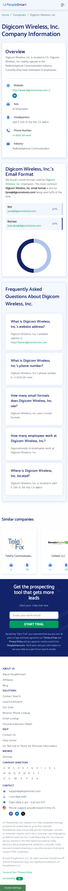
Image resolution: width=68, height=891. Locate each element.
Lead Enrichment (12, 702)
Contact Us (9, 735)
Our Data (8, 707)
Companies (19, 15)
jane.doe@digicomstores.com (24, 226)
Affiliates (8, 680)
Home (5, 15)
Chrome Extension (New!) (17, 724)
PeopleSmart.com (16, 646)
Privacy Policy (16, 642)
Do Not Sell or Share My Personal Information (30, 746)
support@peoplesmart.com (25, 791)
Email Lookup (11, 718)
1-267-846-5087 (18, 796)
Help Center (10, 740)
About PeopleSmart (14, 674)
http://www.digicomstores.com (30, 90)
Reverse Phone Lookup (16, 713)
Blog (5, 685)
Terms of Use (50, 638)
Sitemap (7, 756)
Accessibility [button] (9, 879)
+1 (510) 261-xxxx (21, 135)
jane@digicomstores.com (21, 211)
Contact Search (12, 696)
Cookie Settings (13, 887)
